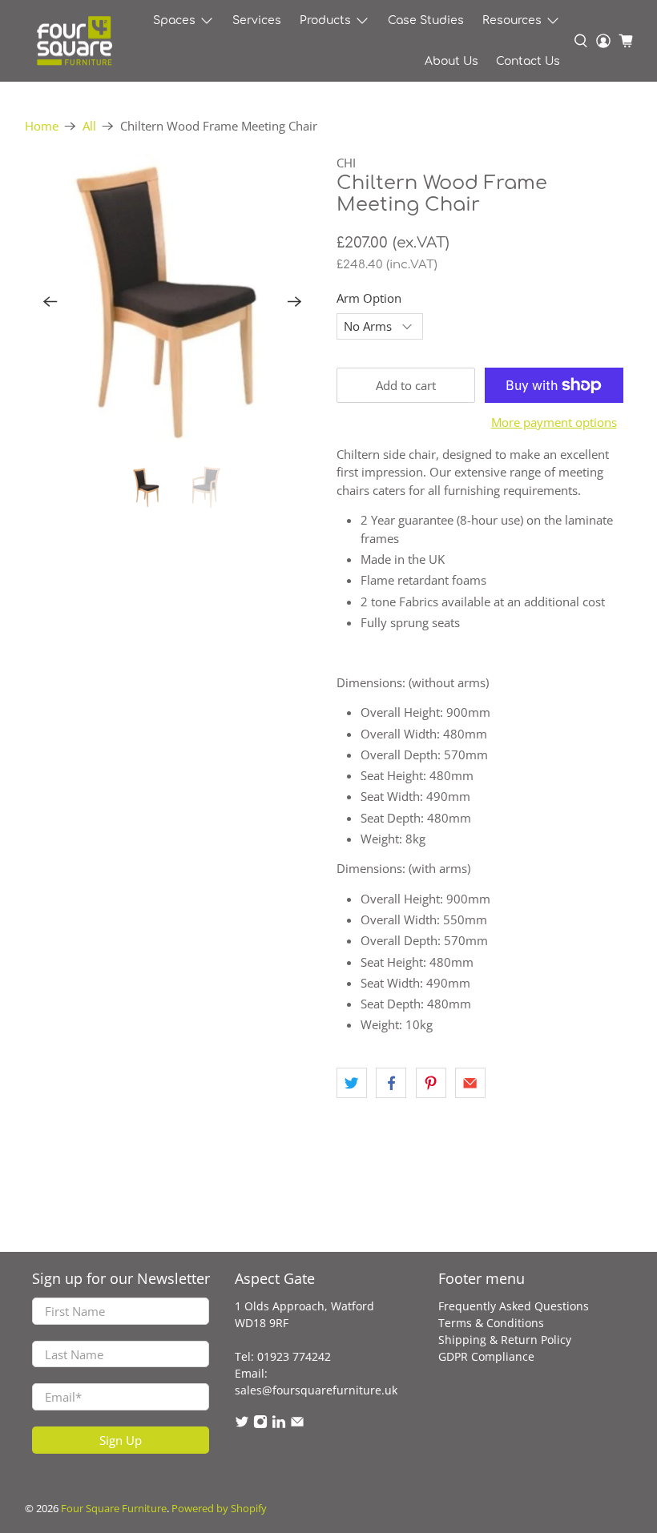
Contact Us (528, 61)
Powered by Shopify (219, 1508)
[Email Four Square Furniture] (297, 1424)
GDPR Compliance (486, 1356)
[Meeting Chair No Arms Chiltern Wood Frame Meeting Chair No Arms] (173, 302)
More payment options (554, 422)
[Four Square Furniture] (74, 41)
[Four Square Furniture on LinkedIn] (279, 1424)
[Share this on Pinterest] (431, 1083)
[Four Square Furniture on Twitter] (242, 1424)
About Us (451, 61)
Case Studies (426, 20)
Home (41, 126)
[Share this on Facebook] (391, 1083)
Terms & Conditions (491, 1322)
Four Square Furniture (114, 1508)
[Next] (294, 302)
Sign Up (120, 1440)
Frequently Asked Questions (513, 1306)
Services (256, 20)
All (89, 126)
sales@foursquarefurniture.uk (316, 1390)
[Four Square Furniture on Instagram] (260, 1424)
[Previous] (50, 302)
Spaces (174, 20)
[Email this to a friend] (470, 1083)
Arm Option (369, 298)
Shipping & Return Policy (504, 1339)
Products (325, 20)
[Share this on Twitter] (352, 1083)
